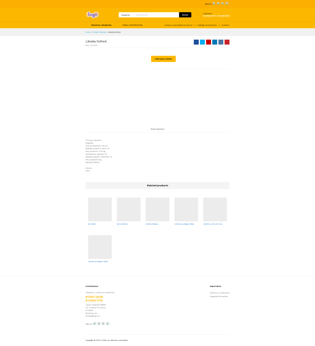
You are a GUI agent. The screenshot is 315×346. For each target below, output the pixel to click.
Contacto (225, 25)
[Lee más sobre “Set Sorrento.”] (126, 220)
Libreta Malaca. (152, 224)
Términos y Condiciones (219, 293)
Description (157, 129)
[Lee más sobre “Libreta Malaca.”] (155, 220)
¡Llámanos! (207, 14)
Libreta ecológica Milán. (184, 224)
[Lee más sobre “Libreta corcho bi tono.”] (212, 220)
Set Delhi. (92, 224)
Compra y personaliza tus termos (178, 25)
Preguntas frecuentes (219, 296)
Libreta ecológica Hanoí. (98, 261)
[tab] (157, 130)
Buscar (185, 15)
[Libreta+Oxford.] (202, 42)
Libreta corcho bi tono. (213, 224)
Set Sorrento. (122, 224)
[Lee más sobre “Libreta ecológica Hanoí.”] (97, 257)
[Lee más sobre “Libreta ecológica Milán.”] (183, 220)
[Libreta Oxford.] (196, 42)
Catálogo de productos (207, 25)
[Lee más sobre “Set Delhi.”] (97, 220)
